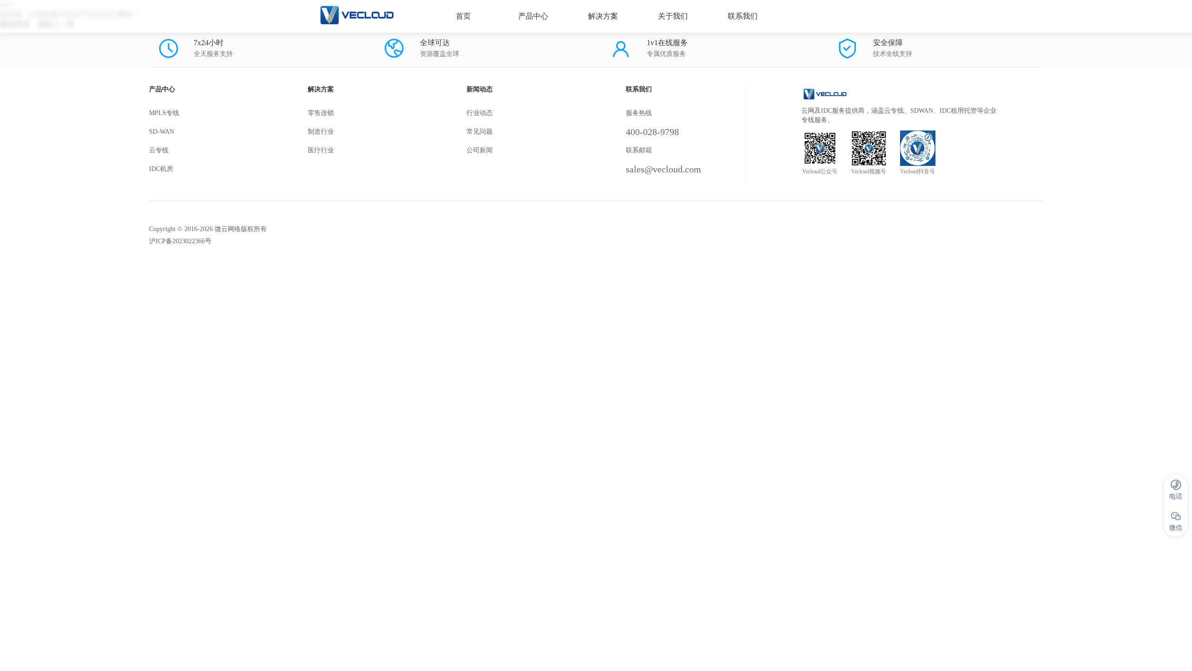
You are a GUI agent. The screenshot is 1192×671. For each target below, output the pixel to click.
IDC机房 (161, 168)
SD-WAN (161, 131)
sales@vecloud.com (663, 169)
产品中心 (533, 16)
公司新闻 (480, 150)
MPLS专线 (164, 113)
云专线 (159, 150)
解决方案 (603, 16)
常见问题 (480, 131)
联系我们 (743, 16)
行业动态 (480, 113)
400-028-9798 (652, 132)
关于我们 (673, 16)
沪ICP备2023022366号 (180, 241)
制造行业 (321, 131)
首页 (463, 16)
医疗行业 (321, 150)
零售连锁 (321, 113)
